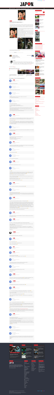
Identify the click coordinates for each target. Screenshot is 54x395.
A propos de (31, 8)
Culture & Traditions (26, 368)
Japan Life (11, 352)
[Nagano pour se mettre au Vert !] (37, 15)
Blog (24, 365)
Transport (25, 387)
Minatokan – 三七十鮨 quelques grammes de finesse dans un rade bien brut (40, 353)
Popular (37, 14)
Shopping (25, 383)
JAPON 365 (36, 108)
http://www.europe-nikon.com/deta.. (24, 308)
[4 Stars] (15, 52)
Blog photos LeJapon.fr (33, 362)
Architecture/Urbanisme (26, 363)
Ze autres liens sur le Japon (38, 115)
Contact (28, 8)
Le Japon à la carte (33, 365)
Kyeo (13, 391)
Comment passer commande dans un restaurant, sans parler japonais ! (16, 56)
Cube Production (22, 390)
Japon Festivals (32, 364)
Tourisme (25, 386)
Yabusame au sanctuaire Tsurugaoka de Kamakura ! (42, 71)
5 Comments (41, 20)
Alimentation (25, 362)
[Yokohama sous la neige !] (37, 22)
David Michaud (19, 392)
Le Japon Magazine (14, 352)
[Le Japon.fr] (10, 8)
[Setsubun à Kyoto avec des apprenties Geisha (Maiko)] (37, 66)
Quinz (35, 111)
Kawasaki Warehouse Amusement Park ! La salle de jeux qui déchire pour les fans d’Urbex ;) (29, 349)
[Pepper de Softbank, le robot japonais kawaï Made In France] (24, 355)
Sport (24, 384)
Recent (40, 14)
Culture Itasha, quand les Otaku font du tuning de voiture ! (28, 353)
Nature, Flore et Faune (26, 380)
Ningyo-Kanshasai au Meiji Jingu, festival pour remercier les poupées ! (42, 74)
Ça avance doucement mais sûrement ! (42, 26)
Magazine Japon (36, 109)
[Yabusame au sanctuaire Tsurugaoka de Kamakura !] (37, 69)
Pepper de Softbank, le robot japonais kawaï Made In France (29, 356)
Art (24, 364)
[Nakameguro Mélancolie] (15, 346)
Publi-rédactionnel (26, 382)
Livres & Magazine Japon (23, 8)
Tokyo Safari (36, 113)
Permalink (14, 81)
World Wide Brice (37, 114)
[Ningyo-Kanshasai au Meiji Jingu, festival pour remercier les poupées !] (37, 73)
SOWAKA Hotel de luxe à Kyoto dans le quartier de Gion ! (40, 349)
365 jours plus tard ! (37, 100)
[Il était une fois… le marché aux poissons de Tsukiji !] (36, 355)
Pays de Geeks (29, 55)
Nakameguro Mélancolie (40, 45)
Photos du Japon (33, 369)
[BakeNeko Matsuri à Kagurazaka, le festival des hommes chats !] (40, 52)
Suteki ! (36, 112)
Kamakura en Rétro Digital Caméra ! (41, 19)
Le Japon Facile (32, 366)
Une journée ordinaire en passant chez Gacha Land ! (13, 75)
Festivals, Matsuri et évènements (39, 58)
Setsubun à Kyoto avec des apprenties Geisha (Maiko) (42, 67)
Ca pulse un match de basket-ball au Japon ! (29, 75)
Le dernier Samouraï (41, 362)
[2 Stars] (14, 52)
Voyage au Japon (13, 8)
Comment (43, 14)
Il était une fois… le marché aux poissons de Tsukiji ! (41, 356)
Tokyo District (18, 352)
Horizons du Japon (37, 107)
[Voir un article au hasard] (44, 8)
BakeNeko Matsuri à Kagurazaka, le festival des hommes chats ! (40, 60)
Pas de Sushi (25, 381)
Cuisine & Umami (18, 8)
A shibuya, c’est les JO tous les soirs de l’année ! (21, 75)
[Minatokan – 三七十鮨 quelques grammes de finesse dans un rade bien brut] (36, 351)
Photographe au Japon (37, 110)
